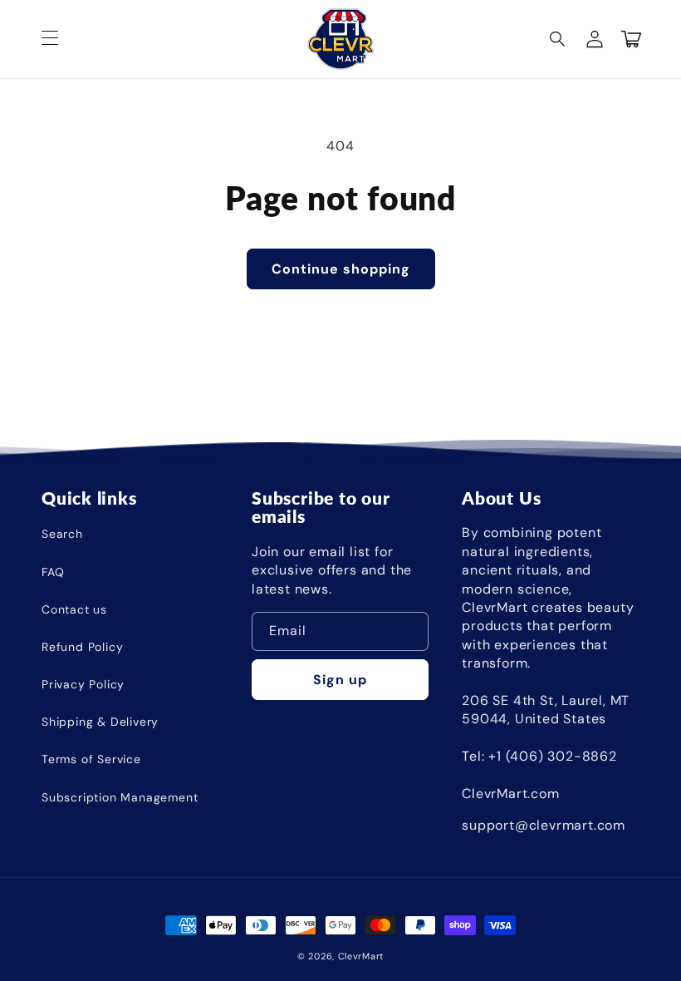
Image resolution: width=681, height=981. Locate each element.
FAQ (53, 571)
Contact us (74, 609)
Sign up (340, 679)
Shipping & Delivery (100, 721)
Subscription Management (120, 797)
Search (62, 533)
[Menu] (50, 39)
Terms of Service (91, 759)
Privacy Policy (83, 684)
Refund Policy (82, 646)
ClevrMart (361, 956)
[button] (558, 39)
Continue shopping (341, 269)
